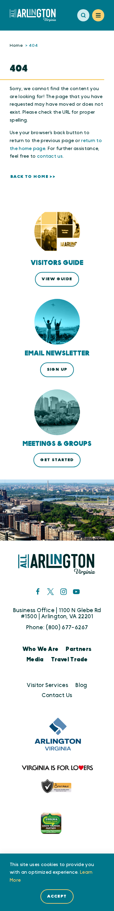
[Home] (35, 15)
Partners (79, 649)
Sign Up (57, 369)
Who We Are (40, 649)
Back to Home (29, 176)
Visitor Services (47, 685)
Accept (57, 896)
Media (35, 660)
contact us (50, 156)
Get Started (57, 460)
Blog (81, 685)
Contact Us (57, 695)
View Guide (57, 279)
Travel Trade (69, 660)
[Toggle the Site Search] (83, 15)
